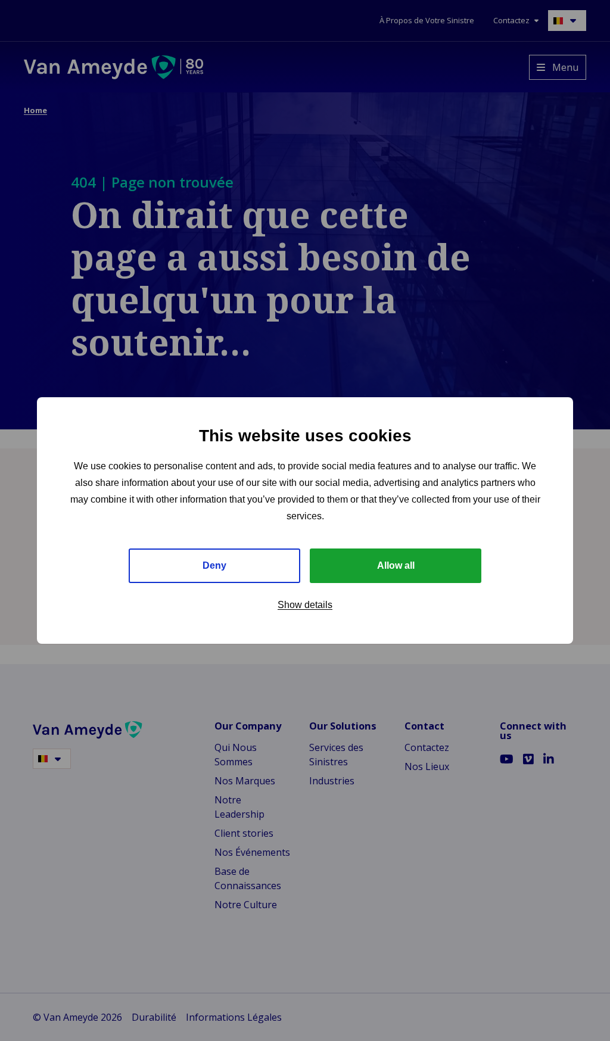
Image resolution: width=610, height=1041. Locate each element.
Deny (214, 565)
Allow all (396, 565)
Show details (305, 605)
